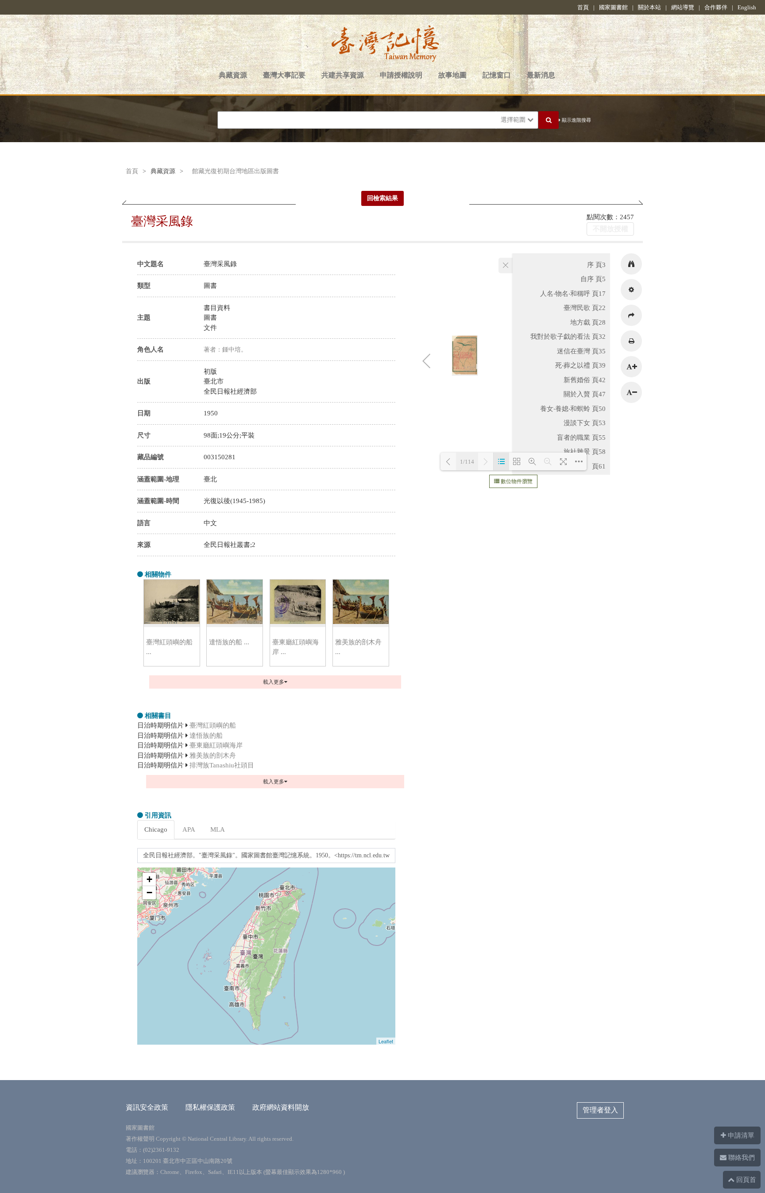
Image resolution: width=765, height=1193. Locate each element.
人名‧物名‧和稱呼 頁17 (573, 293)
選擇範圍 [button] (514, 119)
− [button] (149, 892)
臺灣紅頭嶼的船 (212, 725)
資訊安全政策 (147, 1107)
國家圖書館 (613, 7)
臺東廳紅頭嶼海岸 (216, 745)
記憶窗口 (497, 75)
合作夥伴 (715, 7)
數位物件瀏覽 (516, 481)
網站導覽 (682, 7)
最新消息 (541, 75)
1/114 (467, 461)
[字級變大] (631, 366)
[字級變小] (631, 392)
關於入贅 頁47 (585, 394)
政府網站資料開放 (280, 1107)
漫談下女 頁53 (585, 422)
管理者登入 (600, 1110)
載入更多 (273, 682)
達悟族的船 (206, 735)
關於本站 (649, 7)
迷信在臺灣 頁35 (581, 351)
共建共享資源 (342, 75)
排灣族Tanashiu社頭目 (221, 765)
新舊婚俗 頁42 (585, 379)
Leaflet (386, 1041)
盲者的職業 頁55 (581, 437)
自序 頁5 (593, 279)
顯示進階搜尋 (575, 120)
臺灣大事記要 (284, 75)
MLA (217, 829)
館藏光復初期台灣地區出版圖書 (235, 171)
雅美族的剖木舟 (212, 755)
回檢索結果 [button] (382, 198)
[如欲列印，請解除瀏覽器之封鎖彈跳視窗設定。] (631, 341)
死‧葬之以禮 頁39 (580, 365)
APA (188, 829)
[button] (631, 264)
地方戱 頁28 (588, 322)
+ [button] (149, 879)
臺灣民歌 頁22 (585, 307)
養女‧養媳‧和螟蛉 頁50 (573, 408)
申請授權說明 (401, 75)
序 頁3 (596, 264)
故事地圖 (452, 75)
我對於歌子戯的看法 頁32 (568, 336)
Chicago (155, 829)
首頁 (583, 7)
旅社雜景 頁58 (585, 451)
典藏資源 (233, 75)
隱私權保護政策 (210, 1107)
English (747, 7)
